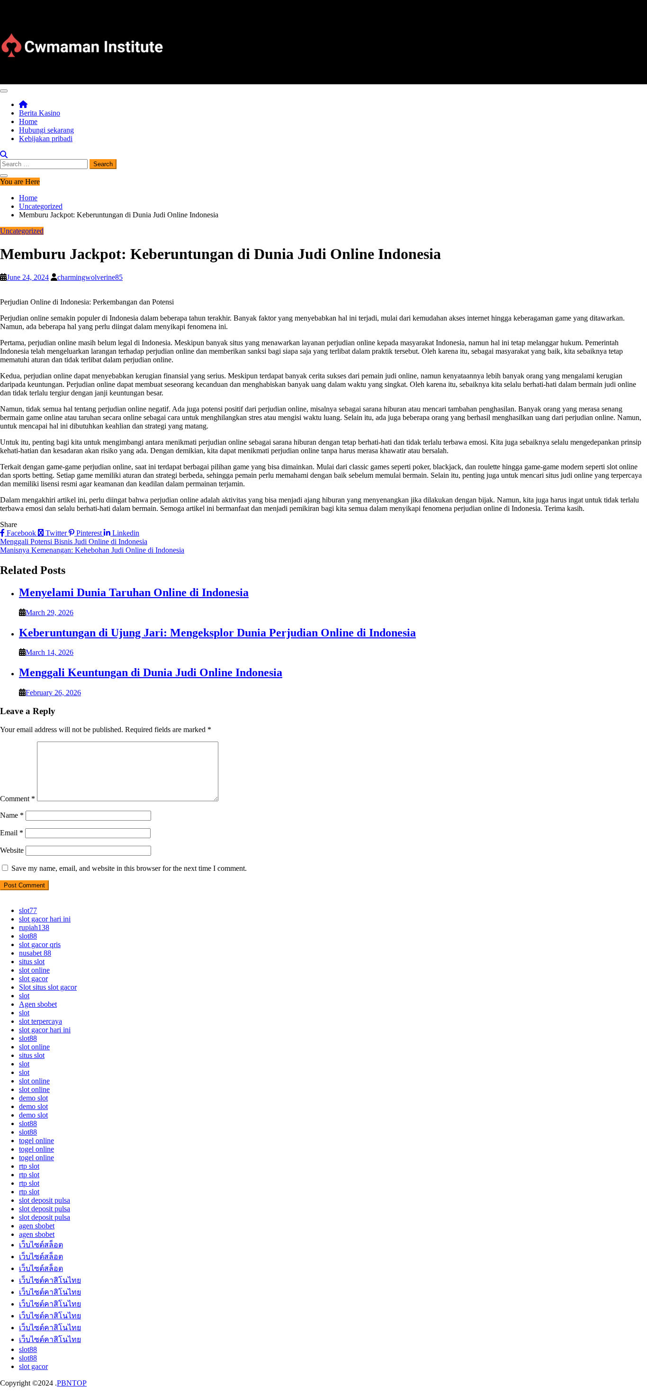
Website (12, 850)
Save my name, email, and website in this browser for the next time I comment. (129, 868)
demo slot (33, 1098)
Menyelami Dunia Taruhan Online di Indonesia (134, 592)
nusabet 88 (35, 953)
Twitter (56, 533)
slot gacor (33, 979)
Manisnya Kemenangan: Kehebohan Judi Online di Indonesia (92, 550)
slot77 (28, 910)
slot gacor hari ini (45, 919)
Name (12, 815)
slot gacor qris (40, 944)
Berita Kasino (39, 113)
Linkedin (124, 533)
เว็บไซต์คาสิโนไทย (50, 1280)
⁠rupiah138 (34, 927)
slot (24, 996)
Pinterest (89, 533)
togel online (36, 1140)
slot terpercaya (40, 1021)
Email (11, 833)
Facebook (21, 533)
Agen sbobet (38, 1004)
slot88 (28, 936)
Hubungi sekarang (46, 130)
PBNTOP (72, 1383)
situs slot (32, 962)
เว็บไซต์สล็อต (41, 1245)
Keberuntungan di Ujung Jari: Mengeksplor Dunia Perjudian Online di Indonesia (217, 632)
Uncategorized (22, 231)
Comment (17, 799)
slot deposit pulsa (44, 1200)
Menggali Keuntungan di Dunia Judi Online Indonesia (150, 672)
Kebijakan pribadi (45, 138)
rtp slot (29, 1166)
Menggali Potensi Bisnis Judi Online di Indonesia (73, 541)
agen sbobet (36, 1226)
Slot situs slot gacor (48, 987)
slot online (34, 970)
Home (28, 121)
